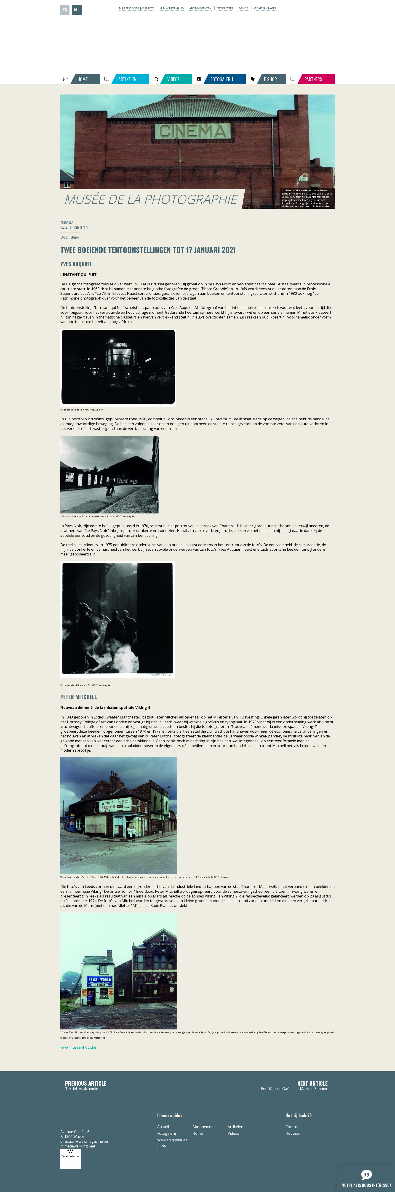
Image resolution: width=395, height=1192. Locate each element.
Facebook (299, 8)
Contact (292, 1126)
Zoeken (331, 8)
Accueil (163, 1126)
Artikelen (235, 1126)
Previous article (85, 1085)
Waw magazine (197, 39)
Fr (64, 10)
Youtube (318, 8)
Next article (294, 1085)
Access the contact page (332, 222)
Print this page (324, 222)
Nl (77, 10)
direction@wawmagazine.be (84, 1141)
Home (197, 1133)
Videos (233, 1133)
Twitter (308, 8)
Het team (293, 1133)
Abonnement (203, 1126)
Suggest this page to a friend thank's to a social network (317, 222)
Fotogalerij (166, 1133)
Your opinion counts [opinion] (363, 1176)
